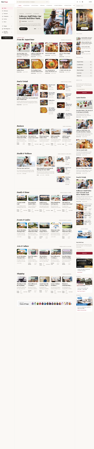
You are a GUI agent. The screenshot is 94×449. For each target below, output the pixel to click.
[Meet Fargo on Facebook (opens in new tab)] (82, 2)
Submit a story (8, 37)
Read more (22, 27)
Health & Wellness (58, 5)
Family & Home (68, 5)
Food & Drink (26, 5)
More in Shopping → (67, 274)
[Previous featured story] (39, 28)
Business (43, 5)
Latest (20, 5)
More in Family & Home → (66, 192)
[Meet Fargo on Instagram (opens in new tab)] (77, 2)
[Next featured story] (41, 28)
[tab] (34, 27)
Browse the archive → (66, 39)
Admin (90, 1)
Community (49, 5)
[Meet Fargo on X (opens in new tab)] (80, 2)
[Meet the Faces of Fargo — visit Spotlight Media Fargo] (44, 303)
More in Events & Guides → (65, 220)
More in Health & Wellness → (65, 153)
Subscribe (84, 92)
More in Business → (67, 126)
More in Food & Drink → (66, 81)
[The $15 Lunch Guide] (58, 21)
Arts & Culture (35, 5)
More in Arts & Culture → (66, 246)
